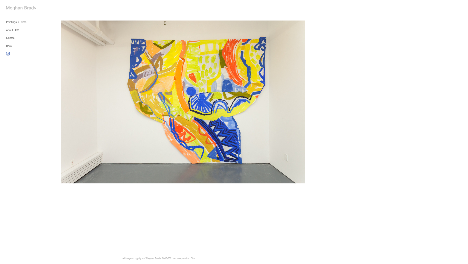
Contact (10, 37)
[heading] (18, 8)
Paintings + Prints (16, 22)
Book (9, 45)
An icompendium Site (184, 258)
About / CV (12, 30)
